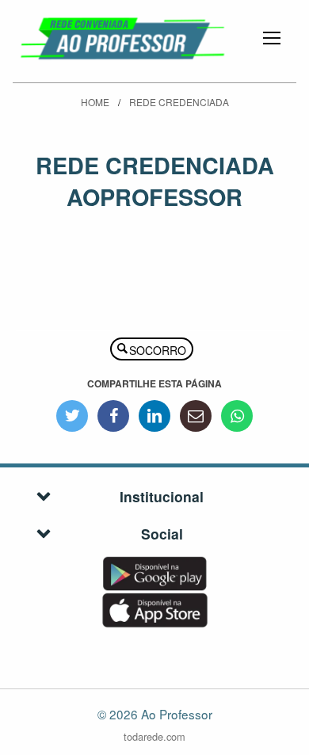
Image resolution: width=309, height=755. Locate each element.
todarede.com (154, 737)
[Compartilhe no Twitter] (72, 416)
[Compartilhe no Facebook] (113, 416)
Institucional (162, 496)
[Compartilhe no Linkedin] (154, 416)
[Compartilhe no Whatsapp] (237, 416)
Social (162, 533)
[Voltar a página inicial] (123, 36)
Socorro (157, 350)
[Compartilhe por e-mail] (196, 416)
